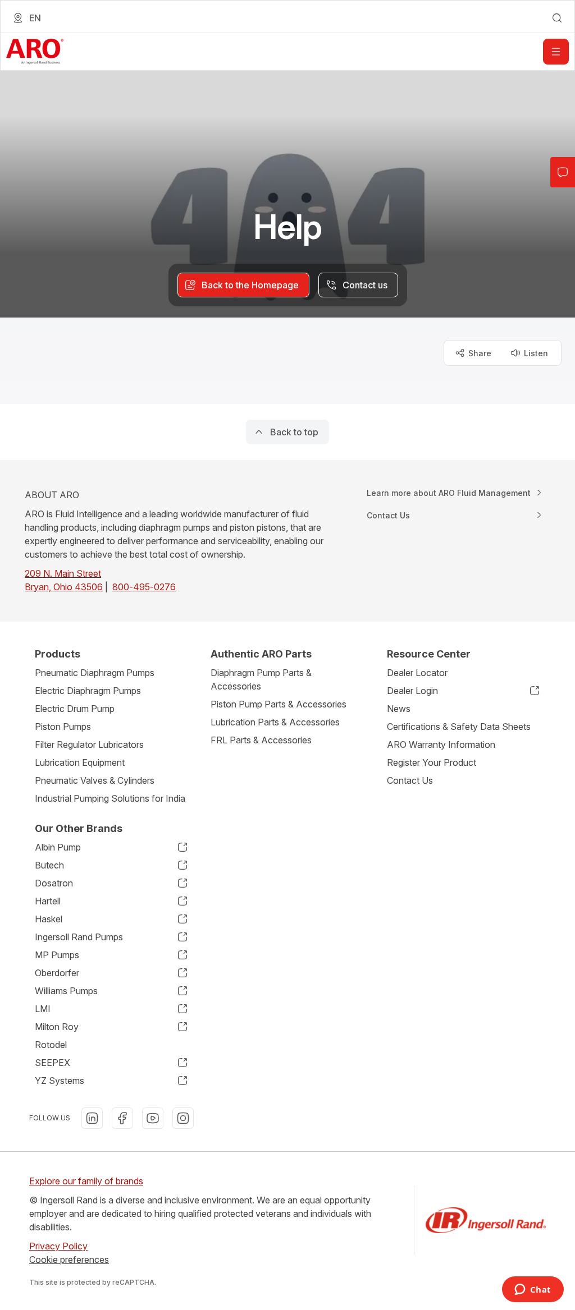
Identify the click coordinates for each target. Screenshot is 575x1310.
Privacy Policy (58, 1246)
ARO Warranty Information (441, 744)
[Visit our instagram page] (183, 1118)
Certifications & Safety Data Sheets (459, 726)
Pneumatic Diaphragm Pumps (94, 672)
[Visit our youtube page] (152, 1118)
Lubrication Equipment (80, 762)
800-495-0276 (144, 586)
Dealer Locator (417, 672)
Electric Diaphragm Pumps (88, 690)
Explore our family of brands (86, 1181)
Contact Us (410, 780)
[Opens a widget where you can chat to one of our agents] (532, 1290)
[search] (557, 18)
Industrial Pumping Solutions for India (110, 798)
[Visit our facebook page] (122, 1118)
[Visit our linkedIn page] (92, 1118)
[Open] (556, 52)
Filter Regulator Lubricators (89, 744)
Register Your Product (431, 762)
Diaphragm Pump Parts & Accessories (261, 679)
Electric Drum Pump (75, 708)
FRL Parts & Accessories (261, 740)
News (398, 708)
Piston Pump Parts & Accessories (278, 704)
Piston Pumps (63, 726)
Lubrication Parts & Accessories (275, 722)
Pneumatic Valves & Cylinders (94, 780)
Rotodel (51, 1044)
